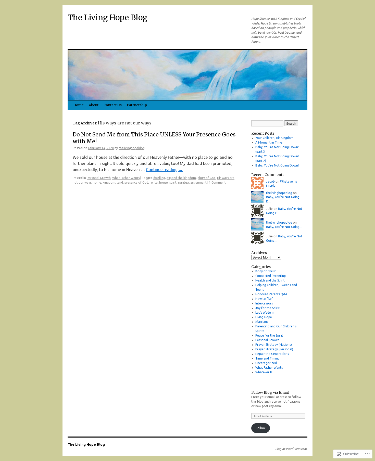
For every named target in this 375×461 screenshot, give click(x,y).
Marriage (262, 321)
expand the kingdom (181, 178)
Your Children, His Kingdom (274, 137)
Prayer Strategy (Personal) (274, 349)
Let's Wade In (264, 312)
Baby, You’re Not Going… (284, 226)
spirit (173, 182)
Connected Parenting (270, 275)
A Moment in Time (268, 142)
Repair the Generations (272, 353)
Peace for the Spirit (269, 335)
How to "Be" (264, 298)
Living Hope (263, 317)
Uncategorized (266, 363)
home (97, 182)
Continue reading (164, 169)
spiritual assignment (192, 182)
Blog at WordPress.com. (291, 449)
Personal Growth (99, 178)
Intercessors (264, 303)
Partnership (137, 105)
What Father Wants (126, 178)
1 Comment (217, 182)
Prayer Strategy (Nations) (273, 344)
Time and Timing (267, 358)
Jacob (270, 181)
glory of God (206, 178)
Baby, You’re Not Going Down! (277, 165)
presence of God (136, 182)
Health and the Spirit (270, 280)
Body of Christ (265, 271)
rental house (159, 182)
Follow (260, 428)
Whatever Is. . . (265, 372)
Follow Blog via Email (270, 392)
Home (78, 105)
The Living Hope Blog (107, 17)
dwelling (159, 178)
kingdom (109, 182)
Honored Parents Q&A (271, 294)
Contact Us (113, 105)
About (93, 105)
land (120, 182)
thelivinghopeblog (132, 148)
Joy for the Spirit (267, 308)
